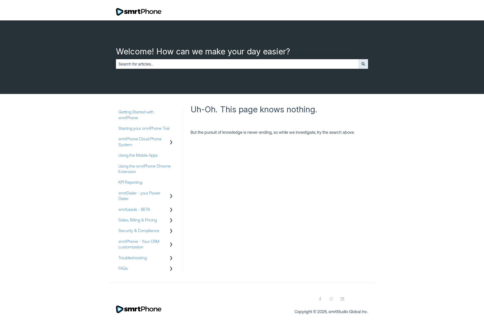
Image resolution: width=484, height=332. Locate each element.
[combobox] (237, 64)
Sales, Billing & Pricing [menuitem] (137, 220)
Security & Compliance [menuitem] (138, 230)
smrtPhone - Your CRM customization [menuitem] (138, 244)
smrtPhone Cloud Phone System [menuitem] (140, 142)
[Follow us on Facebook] (320, 299)
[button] (171, 139)
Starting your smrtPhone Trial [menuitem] (144, 128)
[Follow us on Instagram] (331, 299)
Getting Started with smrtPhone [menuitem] (136, 115)
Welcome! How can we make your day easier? (203, 51)
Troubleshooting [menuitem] (132, 257)
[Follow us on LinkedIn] (342, 299)
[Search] (363, 64)
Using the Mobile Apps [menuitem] (138, 155)
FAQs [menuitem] (123, 268)
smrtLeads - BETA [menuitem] (134, 209)
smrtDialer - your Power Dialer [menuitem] (139, 196)
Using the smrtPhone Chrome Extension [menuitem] (144, 169)
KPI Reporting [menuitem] (130, 182)
